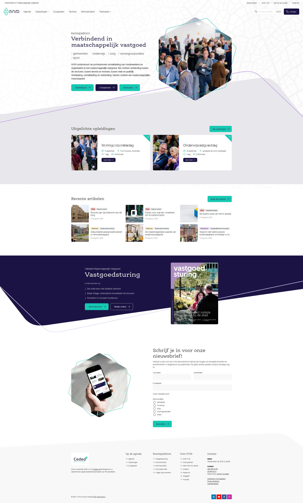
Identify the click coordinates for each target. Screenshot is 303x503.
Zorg (111, 53)
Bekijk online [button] (120, 306)
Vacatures (295, 3)
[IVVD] (11, 11)
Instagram (186, 476)
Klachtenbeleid (212, 484)
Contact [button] (293, 12)
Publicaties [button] (128, 87)
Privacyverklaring (213, 481)
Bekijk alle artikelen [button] (218, 199)
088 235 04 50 (212, 469)
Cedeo (96, 469)
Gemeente (161, 402)
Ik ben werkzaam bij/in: (161, 394)
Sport (75, 58)
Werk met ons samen (190, 466)
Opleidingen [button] (81, 87)
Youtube (185, 479)
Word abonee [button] (95, 306)
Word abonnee (161, 469)
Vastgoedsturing (161, 459)
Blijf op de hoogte (280, 3)
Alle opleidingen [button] (219, 129)
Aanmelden (160, 424)
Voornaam (157, 373)
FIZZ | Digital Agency (99, 497)
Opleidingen (133, 462)
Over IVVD (265, 3)
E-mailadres (157, 383)
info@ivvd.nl (211, 471)
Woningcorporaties (131, 53)
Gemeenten (79, 53)
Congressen (58, 11)
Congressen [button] (105, 87)
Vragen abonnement (163, 473)
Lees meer (107, 160)
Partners (72, 11)
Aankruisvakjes (158, 399)
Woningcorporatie (163, 411)
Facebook (186, 473)
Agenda (27, 11)
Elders (159, 415)
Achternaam (198, 373)
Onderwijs (98, 53)
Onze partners (187, 462)
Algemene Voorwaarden (216, 479)
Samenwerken (252, 3)
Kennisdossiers (88, 11)
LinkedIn (185, 469)
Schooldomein (160, 462)
